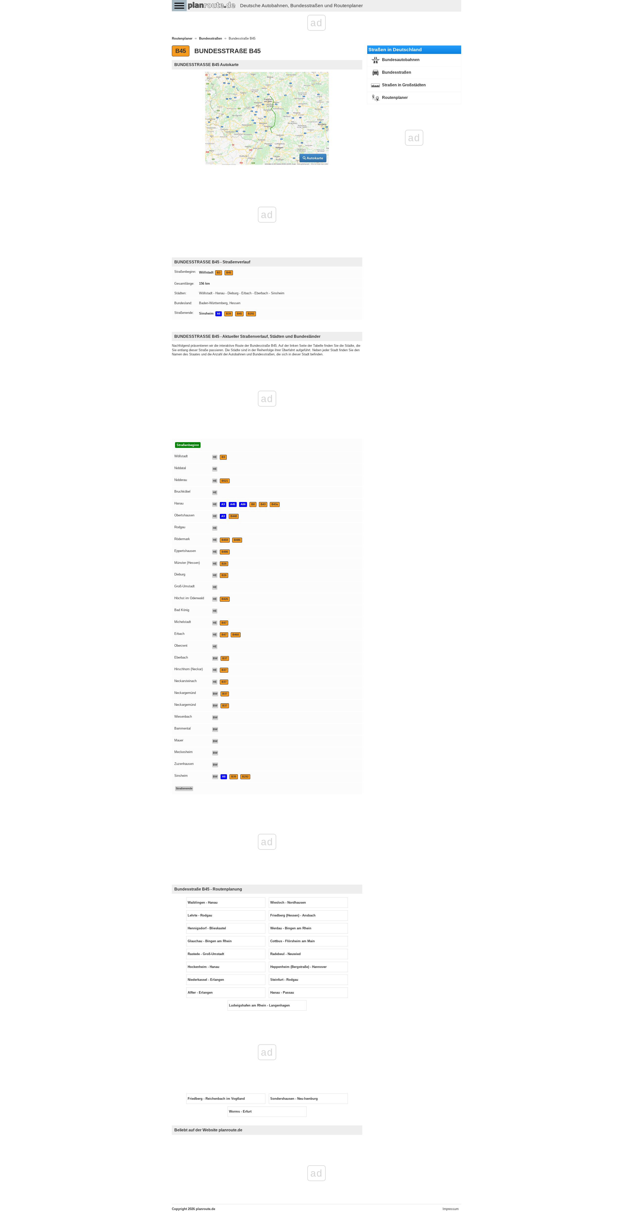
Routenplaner (394, 97)
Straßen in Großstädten (403, 85)
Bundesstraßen (396, 72)
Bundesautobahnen (400, 60)
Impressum (451, 1209)
